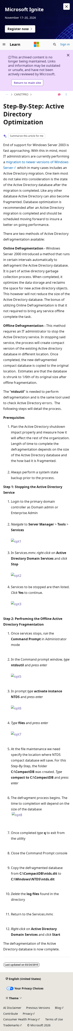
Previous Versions (38, 1008)
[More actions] (66, 94)
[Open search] (54, 44)
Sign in (65, 44)
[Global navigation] (4, 44)
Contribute (10, 1014)
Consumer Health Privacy (20, 1019)
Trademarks (11, 1025)
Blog (58, 1008)
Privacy (27, 1014)
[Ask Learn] (59, 94)
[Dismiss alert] (66, 6)
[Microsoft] (36, 44)
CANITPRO (21, 94)
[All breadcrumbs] (6, 94)
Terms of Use (54, 1019)
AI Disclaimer (12, 1008)
